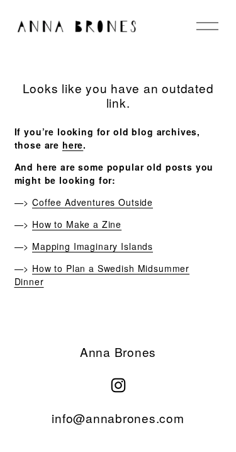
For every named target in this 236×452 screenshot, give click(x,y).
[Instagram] (118, 385)
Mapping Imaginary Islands (92, 246)
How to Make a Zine (76, 224)
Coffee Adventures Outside (92, 202)
